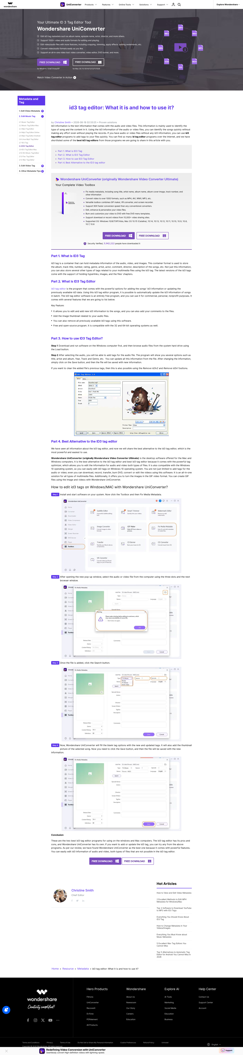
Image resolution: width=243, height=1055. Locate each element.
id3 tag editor (58, 288)
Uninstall (165, 1042)
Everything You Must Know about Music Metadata (172, 935)
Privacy (50, 1042)
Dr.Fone (90, 1013)
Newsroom (131, 1002)
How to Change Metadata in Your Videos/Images (172, 927)
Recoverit (91, 1008)
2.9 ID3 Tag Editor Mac (28, 149)
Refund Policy (148, 1042)
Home (55, 968)
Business (169, 1019)
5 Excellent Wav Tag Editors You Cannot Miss (171, 944)
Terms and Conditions (30, 1042)
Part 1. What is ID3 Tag (70, 151)
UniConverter (93, 1002)
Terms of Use (65, 1042)
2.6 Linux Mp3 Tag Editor (28, 139)
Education (130, 1019)
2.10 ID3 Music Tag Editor (29, 153)
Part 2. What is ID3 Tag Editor (74, 154)
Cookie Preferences (128, 1042)
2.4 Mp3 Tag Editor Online (29, 132)
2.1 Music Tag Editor (27, 122)
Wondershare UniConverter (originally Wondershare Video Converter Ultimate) (119, 179)
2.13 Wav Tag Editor (26, 160)
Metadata (83, 968)
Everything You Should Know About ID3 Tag (173, 918)
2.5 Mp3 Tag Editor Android (29, 136)
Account (202, 1008)
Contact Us (204, 997)
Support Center (206, 1002)
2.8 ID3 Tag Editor (26, 146)
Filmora (90, 997)
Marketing (169, 1002)
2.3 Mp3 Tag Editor (26, 129)
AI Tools (168, 997)
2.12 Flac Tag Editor (26, 156)
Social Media (170, 1008)
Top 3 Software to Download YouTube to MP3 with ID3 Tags (174, 909)
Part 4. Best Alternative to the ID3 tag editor (81, 162)
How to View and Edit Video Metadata (174, 893)
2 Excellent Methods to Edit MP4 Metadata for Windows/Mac (171, 900)
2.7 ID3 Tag (23, 143)
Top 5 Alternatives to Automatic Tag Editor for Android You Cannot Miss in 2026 (174, 954)
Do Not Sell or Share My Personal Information (95, 1042)
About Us (130, 997)
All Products (92, 1025)
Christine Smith (63, 122)
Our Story (130, 1008)
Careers (129, 1013)
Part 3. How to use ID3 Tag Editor (76, 158)
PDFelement (92, 1019)
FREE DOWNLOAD (50, 62)
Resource (68, 968)
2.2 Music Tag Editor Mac (29, 125)
